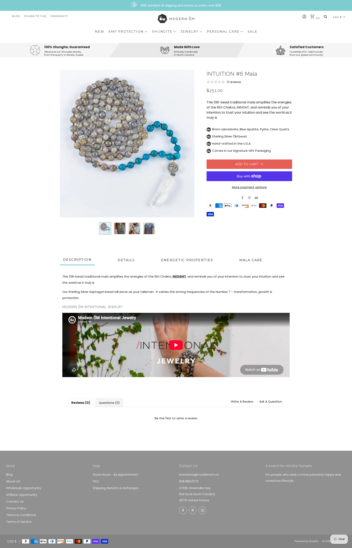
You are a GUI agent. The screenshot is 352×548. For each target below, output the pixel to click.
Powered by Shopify (306, 541)
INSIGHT (242, 107)
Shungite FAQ (35, 16)
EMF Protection (126, 31)
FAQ (96, 481)
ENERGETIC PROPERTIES (187, 260)
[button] (105, 228)
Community (59, 16)
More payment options (249, 187)
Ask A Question (270, 401)
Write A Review (242, 401)
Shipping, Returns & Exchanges (116, 488)
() (317, 18)
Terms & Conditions (21, 515)
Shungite (162, 31)
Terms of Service (19, 521)
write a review (186, 418)
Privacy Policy (16, 508)
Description (77, 260)
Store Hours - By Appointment (115, 474)
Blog (16, 16)
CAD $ (337, 17)
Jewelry (189, 31)
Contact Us (15, 501)
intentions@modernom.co (199, 474)
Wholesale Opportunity (23, 488)
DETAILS (126, 260)
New (99, 31)
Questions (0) (109, 403)
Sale (252, 31)
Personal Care (223, 31)
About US (13, 481)
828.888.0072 (188, 481)
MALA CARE (251, 260)
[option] (127, 143)
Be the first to (176, 418)
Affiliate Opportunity (21, 495)
